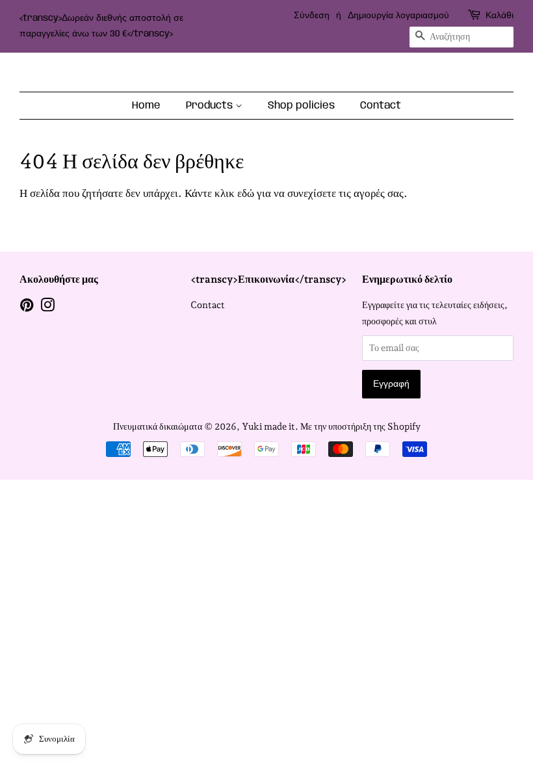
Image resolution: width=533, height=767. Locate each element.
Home (146, 105)
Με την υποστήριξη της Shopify (360, 426)
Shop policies (301, 105)
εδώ (245, 193)
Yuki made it (268, 426)
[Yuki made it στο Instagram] (47, 307)
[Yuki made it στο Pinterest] (27, 307)
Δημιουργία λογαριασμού (398, 15)
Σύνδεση (312, 15)
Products (210, 105)
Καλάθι (500, 15)
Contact (380, 105)
